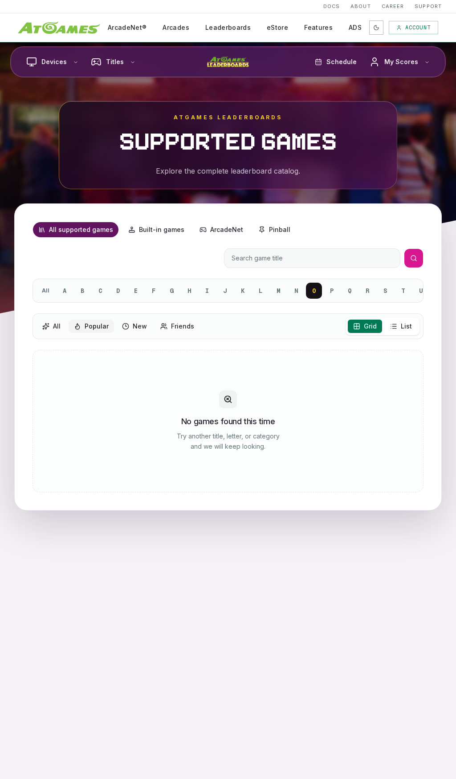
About (360, 6)
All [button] (57, 326)
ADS (355, 27)
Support (428, 6)
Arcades (176, 27)
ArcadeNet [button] (226, 229)
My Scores (401, 61)
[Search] (413, 258)
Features (318, 27)
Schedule (341, 61)
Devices (54, 61)
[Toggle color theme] (376, 27)
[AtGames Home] (59, 27)
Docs (331, 6)
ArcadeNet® (127, 27)
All (45, 290)
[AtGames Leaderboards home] (228, 62)
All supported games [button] (81, 229)
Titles (115, 61)
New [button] (140, 326)
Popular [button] (97, 326)
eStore (277, 27)
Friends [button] (182, 326)
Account (418, 27)
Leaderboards (228, 27)
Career (393, 6)
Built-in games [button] (161, 229)
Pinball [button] (279, 229)
